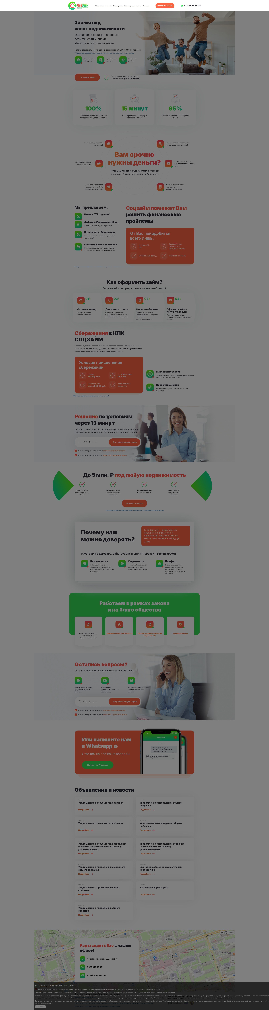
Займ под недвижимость (132, 6)
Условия (108, 6)
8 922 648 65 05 (192, 5)
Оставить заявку (165, 6)
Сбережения (99, 6)
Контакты (146, 6)
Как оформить (117, 6)
